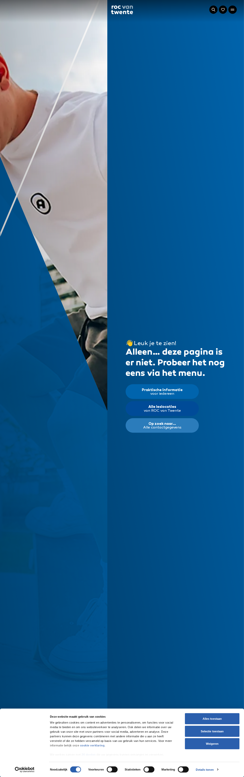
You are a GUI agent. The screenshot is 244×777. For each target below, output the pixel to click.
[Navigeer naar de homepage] (122, 10)
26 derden (89, 754)
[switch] (112, 769)
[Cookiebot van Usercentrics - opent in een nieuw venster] (24, 769)
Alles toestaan (212, 718)
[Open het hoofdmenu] (232, 10)
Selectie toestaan (212, 731)
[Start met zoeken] (213, 10)
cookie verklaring (92, 745)
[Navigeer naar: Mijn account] (223, 10)
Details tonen (205, 769)
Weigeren (212, 743)
